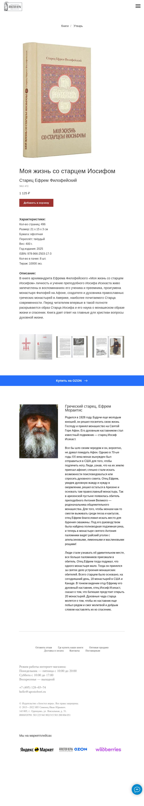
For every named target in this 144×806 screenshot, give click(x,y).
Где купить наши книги (70, 647)
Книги (65, 25)
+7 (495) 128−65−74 (32, 687)
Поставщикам (93, 650)
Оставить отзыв (43, 647)
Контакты (75, 650)
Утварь (78, 25)
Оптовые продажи (99, 647)
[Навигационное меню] (138, 6)
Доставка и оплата (54, 650)
